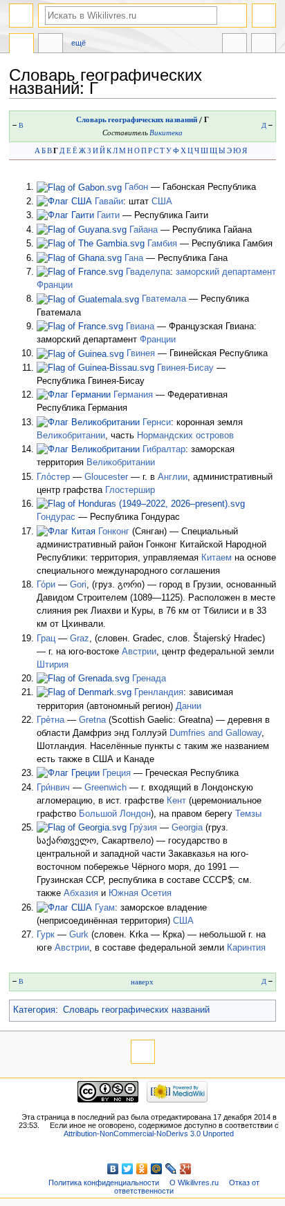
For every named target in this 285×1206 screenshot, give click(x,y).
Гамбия (162, 244)
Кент (176, 801)
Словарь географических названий (136, 119)
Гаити (108, 215)
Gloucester (106, 477)
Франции (55, 285)
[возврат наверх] (143, 1052)
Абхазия (81, 893)
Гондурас (56, 517)
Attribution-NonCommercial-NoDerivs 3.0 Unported (149, 1133)
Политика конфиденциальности (103, 1182)
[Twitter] (127, 1169)
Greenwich (105, 787)
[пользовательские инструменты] (264, 15)
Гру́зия (143, 828)
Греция (116, 773)
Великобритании (71, 435)
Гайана (143, 230)
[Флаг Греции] (68, 773)
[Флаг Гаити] (65, 215)
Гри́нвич (53, 787)
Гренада (149, 678)
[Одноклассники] (142, 1169)
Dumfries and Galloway (215, 733)
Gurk (79, 935)
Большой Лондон (115, 814)
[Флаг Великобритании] (88, 422)
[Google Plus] (185, 1169)
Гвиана (140, 326)
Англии (172, 477)
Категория (34, 1010)
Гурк (46, 935)
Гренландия (158, 692)
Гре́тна (50, 720)
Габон (136, 187)
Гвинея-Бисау (185, 368)
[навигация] (21, 15)
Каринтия (246, 948)
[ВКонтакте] (113, 1169)
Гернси (156, 422)
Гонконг (113, 531)
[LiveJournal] (171, 1169)
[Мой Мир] (156, 1169)
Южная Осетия (140, 893)
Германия (133, 395)
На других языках (234, 45)
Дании (188, 706)
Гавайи (109, 201)
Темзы (248, 814)
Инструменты (263, 45)
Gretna (92, 720)
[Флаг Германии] (74, 395)
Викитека (166, 132)
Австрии (139, 652)
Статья (21, 45)
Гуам (105, 908)
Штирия (52, 665)
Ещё (78, 43)
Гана (134, 258)
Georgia (187, 828)
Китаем (216, 558)
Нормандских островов (185, 435)
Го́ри (46, 585)
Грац (46, 638)
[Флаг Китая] (66, 531)
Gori (78, 585)
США (161, 201)
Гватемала (164, 299)
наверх (142, 982)
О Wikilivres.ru (194, 1182)
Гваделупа (148, 272)
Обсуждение (50, 45)
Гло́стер (53, 477)
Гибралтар (163, 449)
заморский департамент (226, 272)
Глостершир (130, 490)
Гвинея (141, 353)
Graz (79, 638)
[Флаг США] (64, 201)
